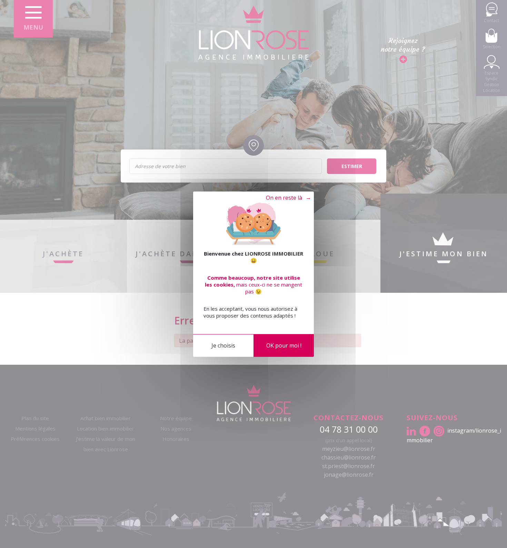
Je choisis (223, 345)
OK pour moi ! (283, 345)
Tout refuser (285, 198)
